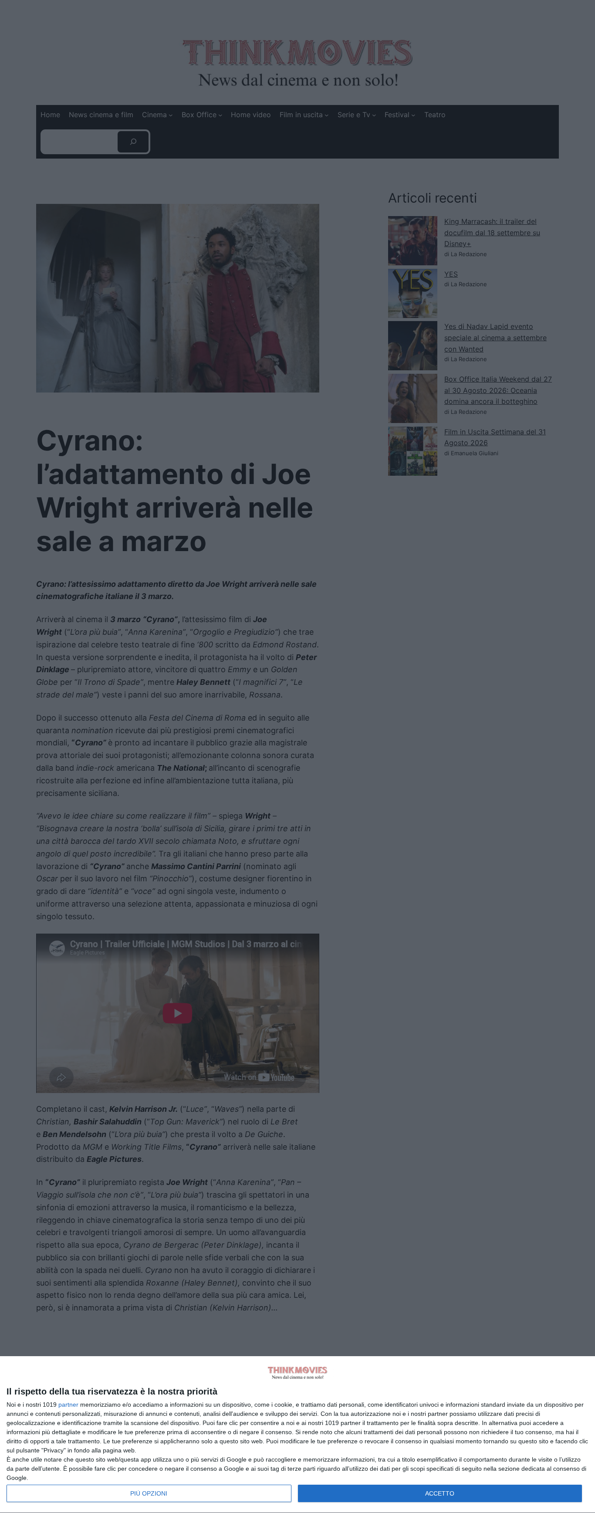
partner (68, 1404)
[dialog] (297, 1435)
